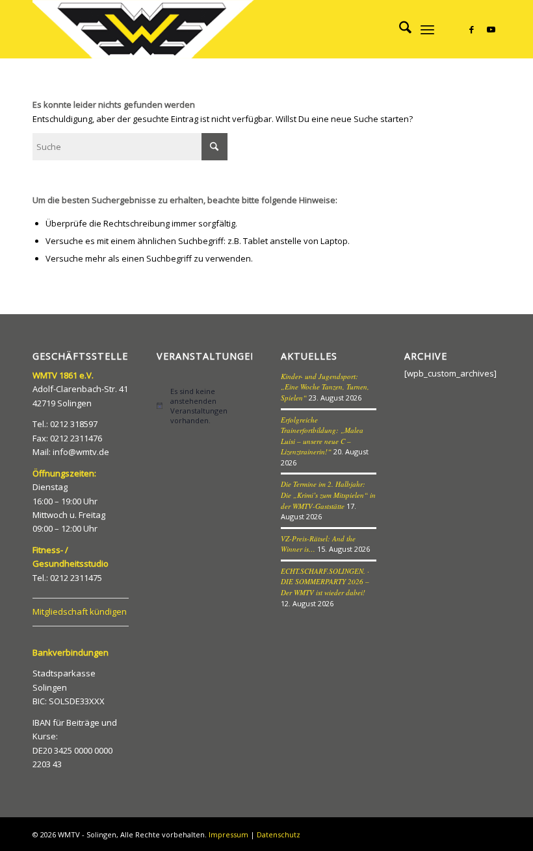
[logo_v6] (144, 29)
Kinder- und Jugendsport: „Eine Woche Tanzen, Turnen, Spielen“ (325, 386)
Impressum (228, 834)
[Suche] (398, 29)
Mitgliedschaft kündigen (79, 611)
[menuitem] (398, 29)
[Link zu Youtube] (490, 29)
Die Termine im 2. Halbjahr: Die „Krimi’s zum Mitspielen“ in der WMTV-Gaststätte (328, 494)
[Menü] (427, 29)
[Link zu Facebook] (471, 29)
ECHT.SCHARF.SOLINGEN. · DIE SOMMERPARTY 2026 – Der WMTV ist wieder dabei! (325, 581)
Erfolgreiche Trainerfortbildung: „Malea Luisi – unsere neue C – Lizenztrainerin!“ (322, 436)
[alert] (205, 406)
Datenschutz (278, 834)
